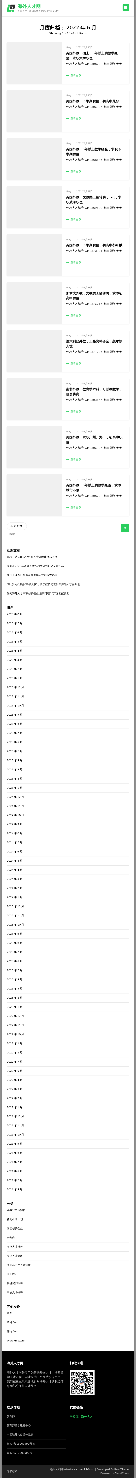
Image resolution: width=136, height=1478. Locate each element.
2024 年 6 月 (14, 851)
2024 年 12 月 (15, 797)
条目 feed (12, 1322)
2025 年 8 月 (14, 724)
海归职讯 (12, 1274)
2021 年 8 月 (14, 1153)
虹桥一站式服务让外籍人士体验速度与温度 (32, 557)
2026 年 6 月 (14, 632)
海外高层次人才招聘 (19, 1265)
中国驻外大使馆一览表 (20, 1434)
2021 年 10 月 (15, 1134)
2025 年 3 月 (14, 769)
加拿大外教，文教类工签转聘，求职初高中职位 (94, 295)
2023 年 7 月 (14, 952)
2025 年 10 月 (15, 705)
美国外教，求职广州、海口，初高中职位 (94, 439)
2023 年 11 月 (15, 915)
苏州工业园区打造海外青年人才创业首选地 (32, 575)
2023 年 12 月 (15, 906)
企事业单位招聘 (16, 1210)
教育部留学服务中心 (19, 1425)
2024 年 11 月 (15, 806)
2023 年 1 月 (14, 1007)
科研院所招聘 (15, 1283)
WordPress (122, 1473)
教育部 (11, 1416)
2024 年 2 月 (14, 888)
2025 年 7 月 (14, 733)
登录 (9, 1313)
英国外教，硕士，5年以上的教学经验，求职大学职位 (92, 55)
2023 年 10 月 (15, 925)
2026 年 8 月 (14, 614)
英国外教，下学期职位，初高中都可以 (94, 245)
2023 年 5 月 (14, 970)
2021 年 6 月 (14, 1171)
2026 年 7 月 (14, 623)
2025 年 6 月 (14, 742)
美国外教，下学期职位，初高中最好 (92, 101)
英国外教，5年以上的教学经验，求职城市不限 (93, 488)
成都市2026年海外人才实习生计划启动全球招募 (35, 566)
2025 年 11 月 (15, 696)
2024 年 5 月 (14, 861)
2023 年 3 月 (14, 988)
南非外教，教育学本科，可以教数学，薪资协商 (94, 391)
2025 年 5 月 (14, 751)
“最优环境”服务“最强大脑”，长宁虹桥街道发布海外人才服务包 (43, 584)
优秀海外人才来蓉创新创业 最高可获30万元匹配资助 (38, 593)
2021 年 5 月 (14, 1180)
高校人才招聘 (15, 1292)
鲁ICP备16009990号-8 (21, 1444)
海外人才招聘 (15, 1247)
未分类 (11, 1237)
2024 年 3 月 (14, 879)
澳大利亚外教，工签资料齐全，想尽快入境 (94, 343)
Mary (68, 47)
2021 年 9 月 (14, 1144)
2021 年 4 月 (14, 1189)
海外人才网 (29, 6)
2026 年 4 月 (14, 651)
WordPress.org (16, 1340)
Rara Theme (121, 1469)
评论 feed (12, 1331)
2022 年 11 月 (15, 1025)
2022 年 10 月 (15, 1034)
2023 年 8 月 (14, 943)
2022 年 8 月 (14, 1052)
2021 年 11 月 (15, 1125)
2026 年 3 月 (14, 660)
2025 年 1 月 (14, 788)
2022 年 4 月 (14, 1080)
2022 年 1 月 (14, 1107)
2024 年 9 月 (14, 824)
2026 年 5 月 (14, 641)
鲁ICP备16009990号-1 (21, 1453)
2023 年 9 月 (14, 934)
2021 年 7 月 (14, 1162)
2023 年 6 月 (14, 961)
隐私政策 (12, 1471)
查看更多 (75, 75)
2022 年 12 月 (15, 1016)
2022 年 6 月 (14, 1071)
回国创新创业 (15, 1228)
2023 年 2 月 (14, 998)
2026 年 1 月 (14, 678)
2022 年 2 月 (14, 1098)
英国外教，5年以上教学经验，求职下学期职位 (93, 151)
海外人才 (87, 1417)
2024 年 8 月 (14, 833)
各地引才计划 (15, 1219)
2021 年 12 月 (15, 1116)
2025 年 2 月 (14, 779)
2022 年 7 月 (14, 1062)
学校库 (74, 1417)
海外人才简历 (15, 1256)
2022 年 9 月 (14, 1043)
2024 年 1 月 (14, 897)
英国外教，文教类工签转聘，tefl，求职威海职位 (93, 199)
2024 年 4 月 (14, 870)
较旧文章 (18, 526)
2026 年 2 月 (14, 669)
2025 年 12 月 (15, 687)
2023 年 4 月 (14, 979)
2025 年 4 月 (14, 760)
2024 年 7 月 (14, 842)
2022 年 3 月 (14, 1089)
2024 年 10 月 (15, 815)
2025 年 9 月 (14, 715)
